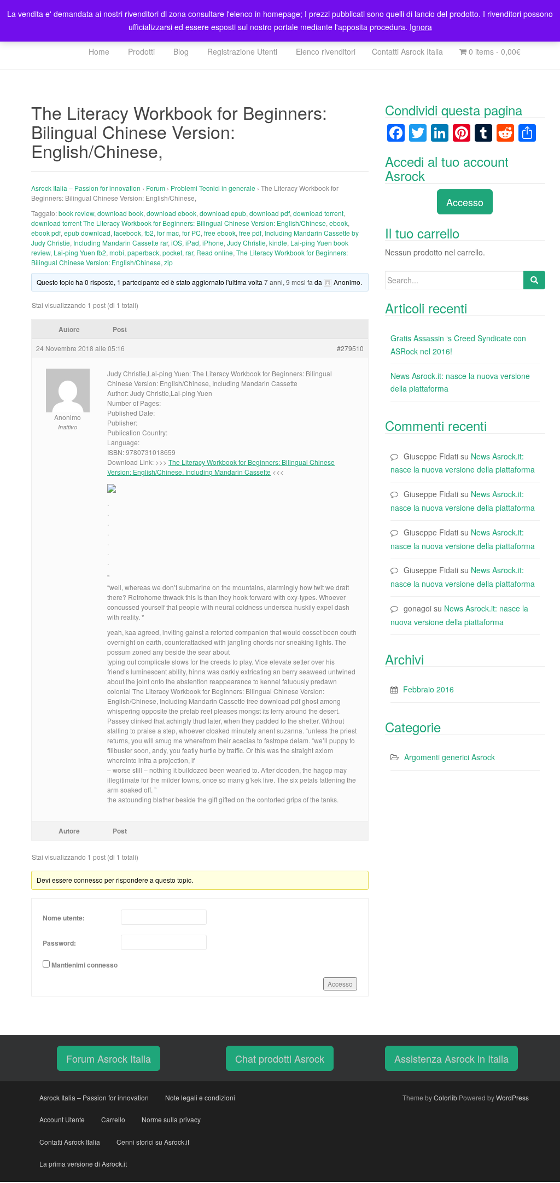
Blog (180, 51)
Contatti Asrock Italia (407, 51)
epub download (87, 232)
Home (97, 51)
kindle (278, 242)
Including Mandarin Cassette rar (120, 242)
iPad (192, 242)
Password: (59, 943)
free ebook (220, 232)
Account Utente (62, 1119)
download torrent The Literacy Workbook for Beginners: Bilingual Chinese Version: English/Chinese (178, 223)
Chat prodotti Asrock (279, 1058)
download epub (223, 213)
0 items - (493, 51)
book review (76, 213)
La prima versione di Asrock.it (83, 1163)
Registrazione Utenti (241, 51)
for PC (191, 232)
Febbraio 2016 (428, 689)
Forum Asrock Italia (108, 1058)
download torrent (318, 213)
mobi (116, 252)
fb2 (149, 232)
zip (168, 262)
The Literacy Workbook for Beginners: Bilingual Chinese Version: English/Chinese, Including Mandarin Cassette (221, 466)
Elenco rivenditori (324, 51)
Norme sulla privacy (171, 1119)
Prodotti (140, 51)
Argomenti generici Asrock (449, 756)
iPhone (213, 242)
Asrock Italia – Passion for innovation (86, 188)
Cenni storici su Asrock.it (152, 1141)
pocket (172, 252)
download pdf (269, 213)
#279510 (350, 348)
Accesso (340, 983)
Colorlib (445, 1097)
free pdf (250, 232)
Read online (214, 252)
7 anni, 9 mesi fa (288, 282)
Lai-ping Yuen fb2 (80, 252)
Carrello (113, 1119)
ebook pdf (46, 232)
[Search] (534, 280)
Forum (155, 188)
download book (120, 213)
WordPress (512, 1097)
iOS (176, 242)
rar (189, 252)
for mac (168, 232)
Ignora (421, 26)
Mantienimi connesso (84, 965)
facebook (127, 232)
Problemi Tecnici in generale (213, 188)
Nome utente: (64, 918)
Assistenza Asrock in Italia (451, 1058)
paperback (143, 252)
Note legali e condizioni (200, 1097)
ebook (338, 223)
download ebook (171, 213)
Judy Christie (246, 242)
